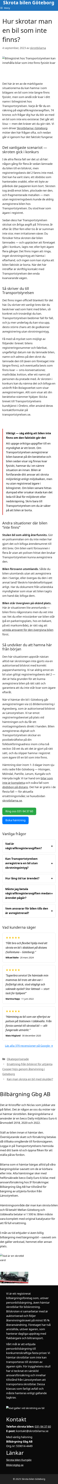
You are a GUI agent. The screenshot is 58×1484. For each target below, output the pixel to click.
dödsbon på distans (15, 787)
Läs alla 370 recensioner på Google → (29, 1045)
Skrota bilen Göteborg (28, 2)
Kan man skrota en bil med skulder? (30, 1079)
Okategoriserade (18, 1059)
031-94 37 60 (43, 1426)
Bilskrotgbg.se (15, 1465)
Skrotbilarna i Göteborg (32, 128)
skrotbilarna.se (12, 800)
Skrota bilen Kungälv (19, 1459)
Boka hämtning (15, 820)
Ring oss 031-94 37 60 (19, 811)
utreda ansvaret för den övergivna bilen (27, 630)
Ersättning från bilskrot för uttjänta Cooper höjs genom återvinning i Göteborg (27, 1069)
